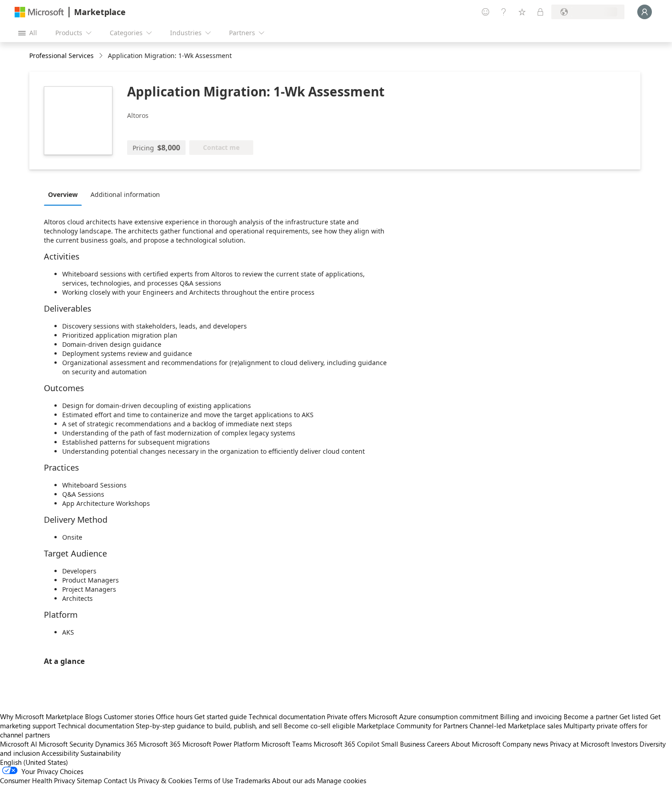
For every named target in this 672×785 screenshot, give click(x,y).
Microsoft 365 (160, 743)
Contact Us (120, 780)
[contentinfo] (101, 56)
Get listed (633, 716)
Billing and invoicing (531, 716)
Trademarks (252, 780)
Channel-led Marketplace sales (515, 725)
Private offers (347, 716)
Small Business (403, 743)
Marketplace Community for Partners (412, 725)
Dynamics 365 (116, 743)
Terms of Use (213, 780)
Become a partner (591, 716)
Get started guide (220, 716)
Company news (525, 743)
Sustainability (100, 753)
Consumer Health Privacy (37, 780)
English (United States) (34, 762)
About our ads (293, 780)
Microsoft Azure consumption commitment (434, 716)
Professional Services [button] (61, 55)
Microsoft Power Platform (221, 743)
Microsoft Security (66, 743)
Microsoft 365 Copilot (346, 743)
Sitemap (89, 780)
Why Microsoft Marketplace (41, 716)
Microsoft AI (18, 743)
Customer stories (129, 716)
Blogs (93, 716)
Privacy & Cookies (165, 780)
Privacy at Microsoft (579, 743)
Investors (624, 743)
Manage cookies (341, 780)
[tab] (65, 194)
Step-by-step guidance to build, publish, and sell (209, 725)
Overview (63, 194)
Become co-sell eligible (319, 725)
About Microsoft (476, 743)
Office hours (174, 716)
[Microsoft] (39, 12)
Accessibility (60, 753)
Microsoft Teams (286, 743)
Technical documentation (287, 716)
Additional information (125, 194)
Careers (438, 743)
